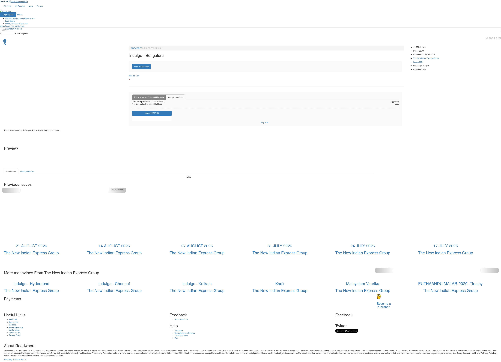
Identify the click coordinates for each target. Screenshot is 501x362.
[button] (117, 190)
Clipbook (7, 6)
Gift (176, 338)
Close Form (493, 37)
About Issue (11, 171)
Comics (14, 26)
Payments (179, 330)
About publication (27, 171)
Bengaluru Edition (175, 97)
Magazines (16, 23)
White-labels (14, 330)
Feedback (4, 1)
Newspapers (20, 18)
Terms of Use (14, 332)
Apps (31, 6)
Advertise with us (16, 327)
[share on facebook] (250, 40)
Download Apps (181, 335)
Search (20, 14)
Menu (2, 26)
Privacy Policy (14, 335)
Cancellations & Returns (185, 333)
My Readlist (20, 6)
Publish (40, 6)
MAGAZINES (136, 48)
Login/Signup (8, 14)
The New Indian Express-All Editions (149, 97)
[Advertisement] (396, 185)
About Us (13, 319)
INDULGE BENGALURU (152, 48)
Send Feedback (181, 319)
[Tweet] (250, 43)
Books (10, 21)
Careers (12, 324)
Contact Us (13, 322)
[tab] (141, 66)
